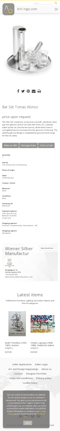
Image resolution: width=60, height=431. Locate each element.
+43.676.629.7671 (11, 274)
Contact (18, 373)
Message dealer (28, 145)
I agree (28, 423)
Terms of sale (46, 145)
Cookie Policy (30, 382)
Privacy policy (43, 378)
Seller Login (41, 364)
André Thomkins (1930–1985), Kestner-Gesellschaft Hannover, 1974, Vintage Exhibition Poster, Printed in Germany (16, 344)
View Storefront (47, 248)
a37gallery (9, 348)
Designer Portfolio (36, 373)
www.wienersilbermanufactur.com (19, 277)
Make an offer (10, 145)
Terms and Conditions (21, 378)
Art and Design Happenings (23, 369)
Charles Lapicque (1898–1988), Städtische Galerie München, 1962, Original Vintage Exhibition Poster (42, 344)
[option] (30, 51)
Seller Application (22, 364)
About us (47, 369)
